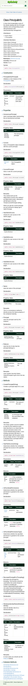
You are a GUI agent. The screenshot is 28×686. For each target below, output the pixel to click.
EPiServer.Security (15, 58)
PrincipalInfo (7, 80)
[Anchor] (3, 73)
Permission (5, 511)
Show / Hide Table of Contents (14, 12)
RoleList (5, 658)
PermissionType (5, 555)
